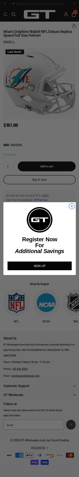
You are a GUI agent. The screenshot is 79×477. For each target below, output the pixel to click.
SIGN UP (39, 265)
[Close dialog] (72, 206)
